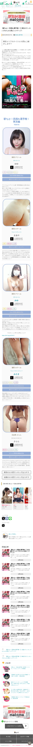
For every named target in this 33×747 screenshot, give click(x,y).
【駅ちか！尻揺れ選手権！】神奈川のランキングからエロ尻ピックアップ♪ (20, 593)
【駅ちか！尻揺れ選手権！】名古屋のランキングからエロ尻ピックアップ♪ (20, 551)
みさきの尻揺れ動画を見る (16, 386)
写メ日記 (8, 736)
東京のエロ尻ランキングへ (16, 179)
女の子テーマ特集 (24, 736)
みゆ (16, 300)
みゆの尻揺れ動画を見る (16, 312)
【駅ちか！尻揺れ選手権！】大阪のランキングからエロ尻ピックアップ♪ (20, 621)
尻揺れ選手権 (18, 35)
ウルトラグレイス (16, 232)
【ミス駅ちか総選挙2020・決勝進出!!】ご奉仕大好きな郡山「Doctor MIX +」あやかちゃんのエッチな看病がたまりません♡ (20, 691)
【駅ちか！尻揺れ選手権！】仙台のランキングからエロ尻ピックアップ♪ (20, 579)
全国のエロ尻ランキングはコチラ (16, 477)
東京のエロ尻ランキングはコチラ (16, 472)
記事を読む (20, 560)
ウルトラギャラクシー (16, 371)
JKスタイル (16, 160)
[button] (30, 498)
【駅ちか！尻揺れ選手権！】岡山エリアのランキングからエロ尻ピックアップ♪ (20, 607)
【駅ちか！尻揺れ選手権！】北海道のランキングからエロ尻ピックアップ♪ (20, 565)
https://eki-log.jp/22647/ (8, 335)
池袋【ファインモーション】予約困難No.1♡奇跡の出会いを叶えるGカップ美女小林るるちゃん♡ (20, 684)
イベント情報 (8, 741)
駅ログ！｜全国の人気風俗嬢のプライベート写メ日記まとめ (20, 745)
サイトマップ (25, 741)
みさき (16, 374)
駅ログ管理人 (12, 534)
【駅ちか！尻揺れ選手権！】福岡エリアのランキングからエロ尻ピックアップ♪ (20, 635)
